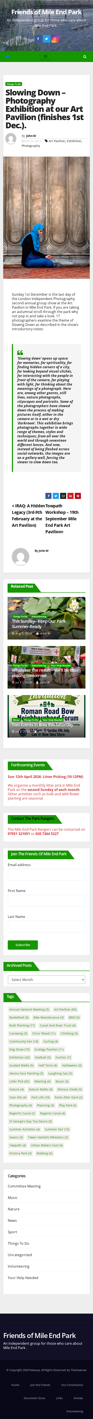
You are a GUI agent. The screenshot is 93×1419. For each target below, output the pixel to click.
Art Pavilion (57, 141)
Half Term (47, 1065)
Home (15, 1385)
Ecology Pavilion (49, 1049)
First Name (17, 891)
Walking (44, 1153)
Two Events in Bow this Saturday (42, 724)
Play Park (67, 1105)
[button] (85, 56)
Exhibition (74, 141)
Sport (12, 1232)
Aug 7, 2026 (24, 633)
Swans (16, 1137)
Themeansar (79, 1370)
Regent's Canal (22, 1113)
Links (59, 1398)
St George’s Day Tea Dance (30, 1121)
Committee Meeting (24, 1186)
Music (16, 719)
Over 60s (17, 1097)
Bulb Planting (22, 1025)
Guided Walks (21, 1065)
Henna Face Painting (26, 1073)
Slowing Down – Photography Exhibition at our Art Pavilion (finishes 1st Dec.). (44, 109)
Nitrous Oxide (70, 1089)
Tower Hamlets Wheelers (48, 1137)
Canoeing (18, 1033)
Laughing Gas (60, 1073)
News (12, 1220)
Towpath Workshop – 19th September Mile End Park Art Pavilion (61, 519)
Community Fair (23, 1041)
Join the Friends (40, 1385)
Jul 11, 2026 (24, 682)
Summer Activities (24, 1129)
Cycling (50, 1041)
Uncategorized (20, 1254)
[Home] (7, 56)
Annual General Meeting (29, 1009)
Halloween (72, 1065)
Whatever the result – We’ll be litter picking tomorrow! (45, 672)
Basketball (19, 1017)
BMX (74, 1017)
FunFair (63, 1057)
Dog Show (19, 1049)
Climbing (69, 1033)
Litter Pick (19, 1081)
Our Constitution (72, 1385)
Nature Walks (41, 1089)
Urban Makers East (47, 1145)
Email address (19, 865)
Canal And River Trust (58, 1025)
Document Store (34, 1398)
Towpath (17, 1145)
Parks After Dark (68, 1097)
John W (31, 136)
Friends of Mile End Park (46, 11)
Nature (16, 1089)
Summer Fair (57, 1129)
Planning (45, 1105)
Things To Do (14, 84)
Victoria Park (20, 1153)
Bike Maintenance (49, 1017)
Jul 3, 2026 (23, 731)
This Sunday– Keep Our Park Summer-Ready (38, 623)
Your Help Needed (61, 665)
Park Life (40, 1097)
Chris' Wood (44, 1033)
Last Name (16, 916)
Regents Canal (52, 1113)
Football (43, 1057)
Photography (31, 146)
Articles (78, 1398)
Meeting (42, 1081)
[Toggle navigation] (45, 56)
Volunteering (39, 616)
